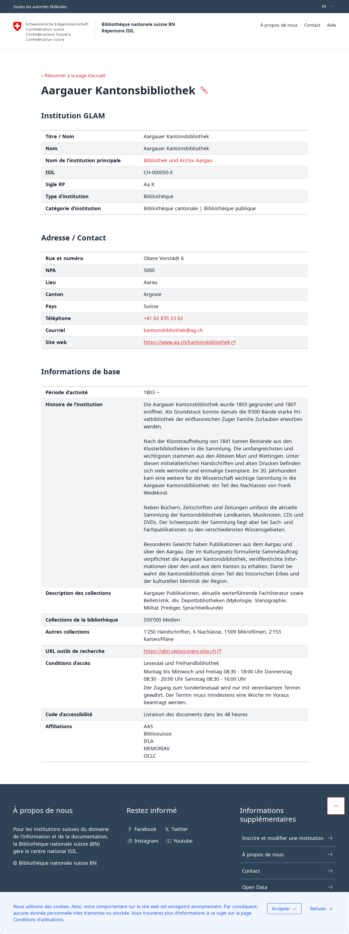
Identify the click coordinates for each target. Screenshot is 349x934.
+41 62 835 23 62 (163, 318)
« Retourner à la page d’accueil (73, 76)
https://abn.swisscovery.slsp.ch (180, 651)
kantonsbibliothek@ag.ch (173, 330)
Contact (312, 25)
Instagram (146, 840)
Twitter (180, 829)
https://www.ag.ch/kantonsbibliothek (187, 342)
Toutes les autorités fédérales (40, 6)
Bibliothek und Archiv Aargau (178, 160)
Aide (331, 25)
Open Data (254, 887)
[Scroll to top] (336, 806)
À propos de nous (279, 25)
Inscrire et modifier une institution (282, 838)
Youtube (182, 840)
